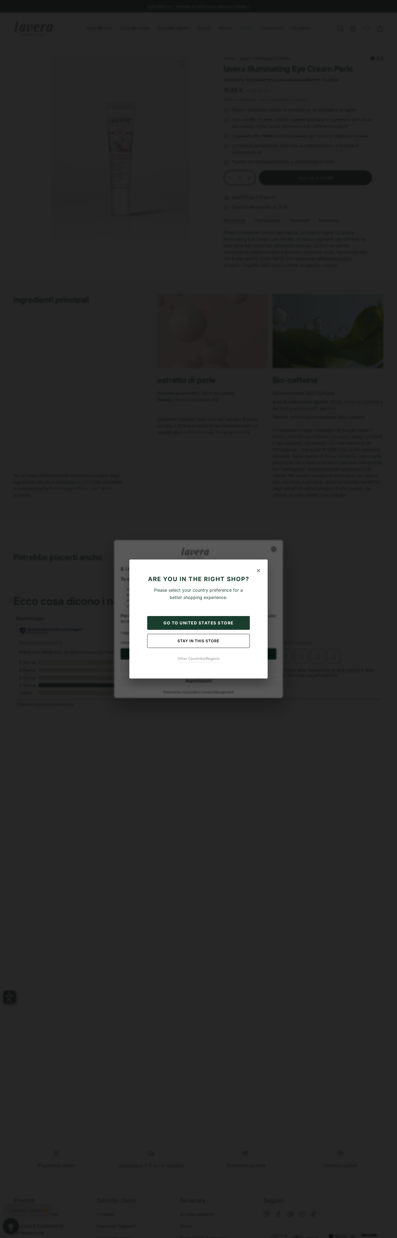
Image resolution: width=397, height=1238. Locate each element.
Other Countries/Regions (198, 658)
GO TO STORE (198, 622)
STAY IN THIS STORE (198, 640)
